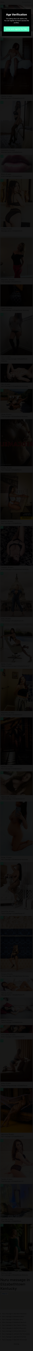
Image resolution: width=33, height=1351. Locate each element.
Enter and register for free (16, 29)
